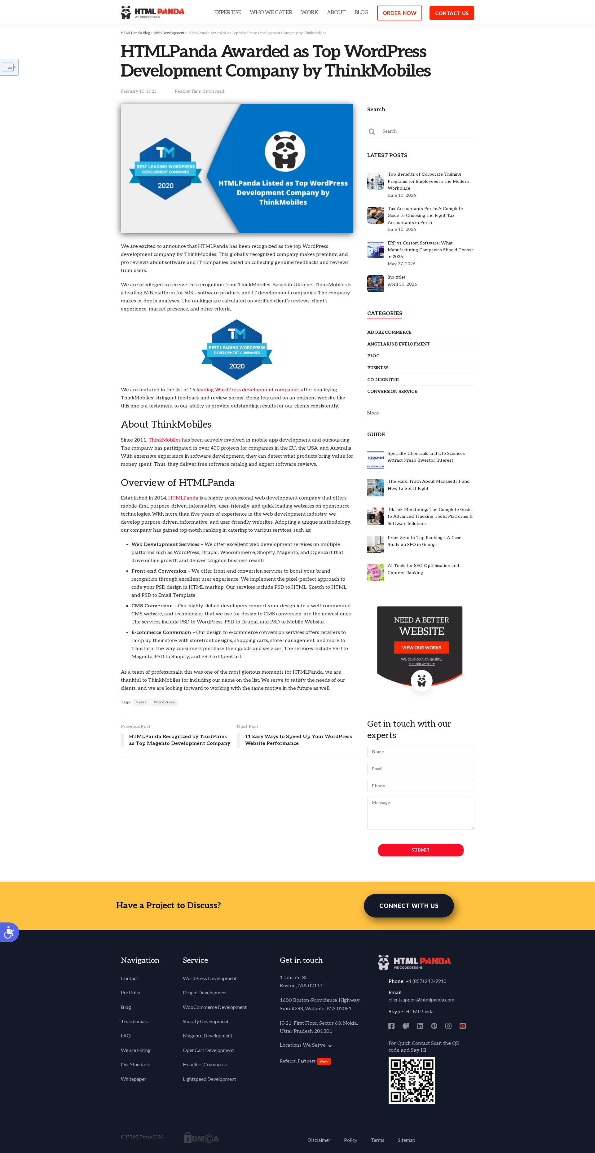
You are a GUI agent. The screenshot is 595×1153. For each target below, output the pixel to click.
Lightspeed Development (209, 1079)
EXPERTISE (227, 13)
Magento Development (207, 1035)
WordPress (164, 702)
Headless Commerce (205, 1064)
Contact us (452, 13)
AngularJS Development (398, 344)
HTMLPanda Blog (135, 33)
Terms (377, 1140)
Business (377, 368)
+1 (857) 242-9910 (426, 981)
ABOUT (336, 13)
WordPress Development (210, 978)
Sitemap (406, 1140)
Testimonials (134, 1021)
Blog (373, 356)
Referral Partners (298, 1061)
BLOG (361, 13)
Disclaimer (318, 1140)
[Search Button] (372, 131)
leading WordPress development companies (248, 390)
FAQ (126, 1035)
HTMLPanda (184, 498)
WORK (309, 13)
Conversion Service (392, 391)
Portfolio (130, 992)
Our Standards (136, 1064)
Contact (129, 978)
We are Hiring (136, 1050)
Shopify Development (206, 1021)
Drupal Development (205, 992)
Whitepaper (133, 1079)
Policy (350, 1140)
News (141, 702)
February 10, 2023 (138, 91)
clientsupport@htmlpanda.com (421, 999)
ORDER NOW (399, 13)
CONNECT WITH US (409, 905)
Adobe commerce (389, 332)
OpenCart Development (208, 1050)
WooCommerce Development (215, 1007)
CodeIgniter (383, 379)
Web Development (169, 33)
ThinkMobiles (165, 440)
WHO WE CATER (271, 13)
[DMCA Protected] (201, 1137)
